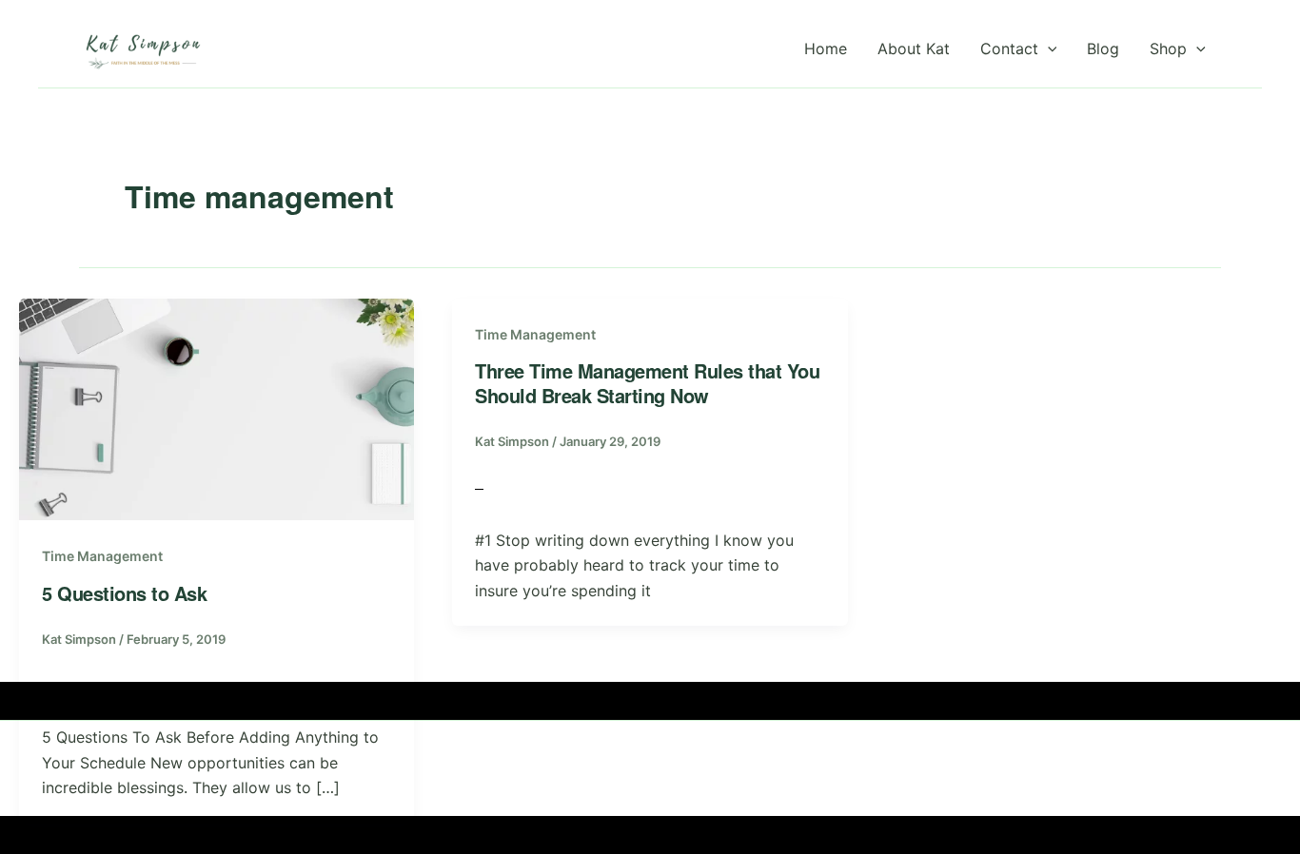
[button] (1047, 48)
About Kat (913, 48)
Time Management (102, 556)
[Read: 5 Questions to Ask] (216, 407)
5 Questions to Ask (124, 593)
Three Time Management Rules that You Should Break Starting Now (647, 383)
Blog (1103, 48)
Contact (1009, 48)
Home (825, 48)
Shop (1168, 48)
